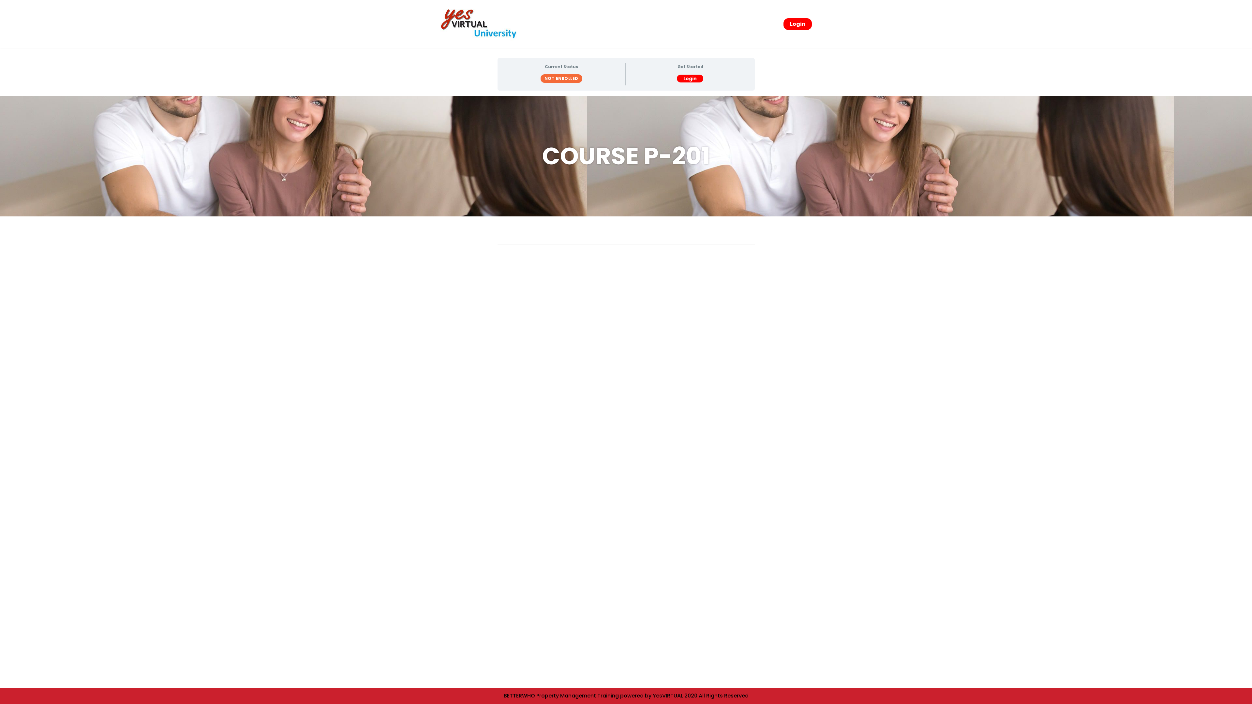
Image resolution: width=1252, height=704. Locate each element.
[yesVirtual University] (481, 24)
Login (797, 24)
